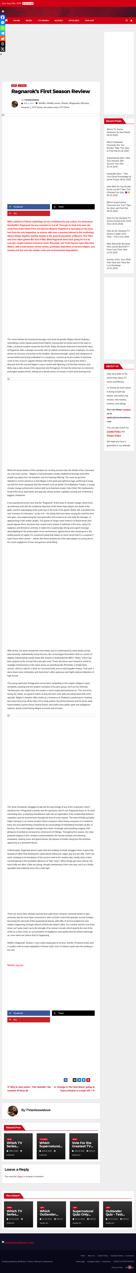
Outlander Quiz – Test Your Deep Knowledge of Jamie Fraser (119, 177)
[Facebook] (2, 17)
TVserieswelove (31, 100)
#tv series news (51, 107)
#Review (85, 103)
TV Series (43, 20)
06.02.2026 (14, 1219)
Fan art (89, 20)
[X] (2, 49)
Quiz (42, 1207)
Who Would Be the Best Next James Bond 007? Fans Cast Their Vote (118, 247)
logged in (21, 1176)
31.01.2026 (80, 1219)
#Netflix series (53, 103)
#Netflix (42, 103)
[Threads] (2, 43)
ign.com (19, 965)
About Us (91, 1256)
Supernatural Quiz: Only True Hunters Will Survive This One (118, 161)
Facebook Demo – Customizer (122, 1256)
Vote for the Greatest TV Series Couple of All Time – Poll (118, 234)
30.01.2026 (113, 1219)
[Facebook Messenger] (2, 22)
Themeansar (47, 1262)
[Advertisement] (51, 56)
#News (64, 103)
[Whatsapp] (2, 28)
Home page (80, 1262)
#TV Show (64, 107)
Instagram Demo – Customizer (99, 1262)
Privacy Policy (117, 1267)
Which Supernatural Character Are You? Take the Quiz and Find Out (119, 205)
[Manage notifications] (130, 1267)
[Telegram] (2, 33)
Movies (59, 20)
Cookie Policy (102, 1256)
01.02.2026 (47, 1219)
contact (127, 409)
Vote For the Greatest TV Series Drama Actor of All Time (119, 221)
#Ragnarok (74, 103)
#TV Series (37, 107)
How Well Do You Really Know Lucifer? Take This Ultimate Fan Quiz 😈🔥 (119, 189)
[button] (127, 20)
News (29, 20)
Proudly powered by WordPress (14, 1262)
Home (17, 20)
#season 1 (26, 107)
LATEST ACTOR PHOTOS (123, 1262)
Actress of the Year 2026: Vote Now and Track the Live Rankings (119, 262)
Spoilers (74, 20)
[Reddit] (2, 38)
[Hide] (1, 54)
